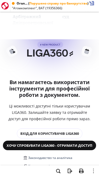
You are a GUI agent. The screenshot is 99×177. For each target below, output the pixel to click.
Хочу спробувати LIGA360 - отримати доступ (49, 145)
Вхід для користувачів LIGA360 (49, 133)
